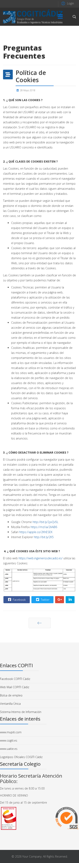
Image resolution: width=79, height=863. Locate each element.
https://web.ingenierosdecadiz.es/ (41, 558)
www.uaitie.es (8, 749)
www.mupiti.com (10, 732)
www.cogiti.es (8, 740)
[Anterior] (39, 623)
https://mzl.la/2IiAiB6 (44, 527)
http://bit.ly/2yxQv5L (45, 522)
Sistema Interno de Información (20, 712)
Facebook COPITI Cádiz (15, 679)
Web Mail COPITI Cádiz (14, 687)
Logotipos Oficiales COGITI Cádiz (21, 757)
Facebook (19, 600)
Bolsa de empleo (11, 695)
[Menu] (60, 17)
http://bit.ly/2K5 (44, 537)
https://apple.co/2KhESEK (35, 532)
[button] (67, 3)
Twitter (44, 600)
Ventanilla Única (10, 704)
